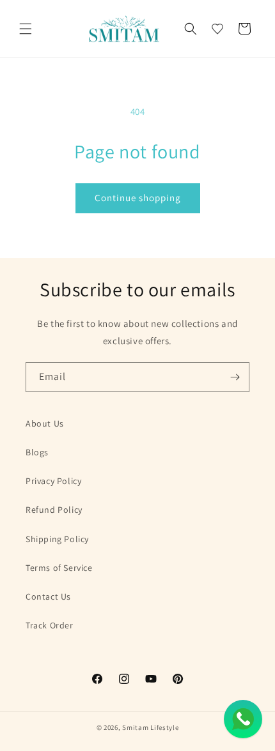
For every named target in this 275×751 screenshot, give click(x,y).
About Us (45, 423)
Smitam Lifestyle (150, 727)
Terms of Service (59, 567)
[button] (26, 29)
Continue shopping (138, 198)
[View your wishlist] (217, 29)
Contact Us (48, 596)
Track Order (50, 625)
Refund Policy (54, 509)
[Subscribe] (235, 377)
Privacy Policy (53, 481)
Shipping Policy (57, 539)
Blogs (37, 452)
